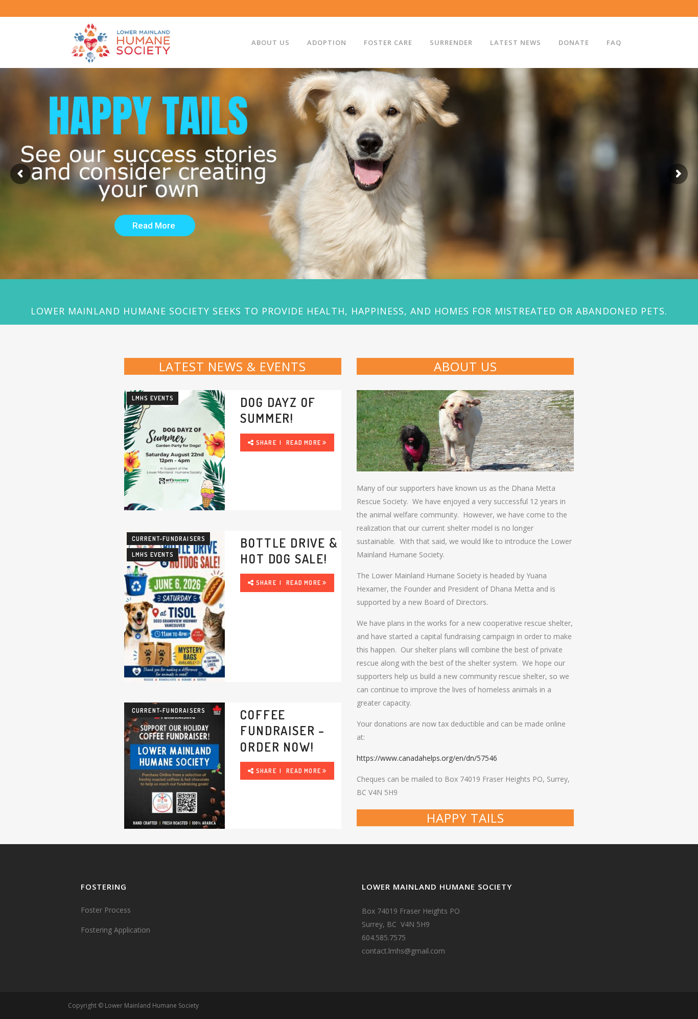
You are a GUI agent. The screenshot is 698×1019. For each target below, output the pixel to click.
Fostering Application (115, 930)
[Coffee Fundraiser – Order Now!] (174, 766)
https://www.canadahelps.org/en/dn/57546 (427, 758)
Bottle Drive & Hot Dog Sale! (288, 551)
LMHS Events (153, 398)
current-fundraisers (169, 538)
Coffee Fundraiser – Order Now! (282, 730)
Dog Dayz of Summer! (278, 410)
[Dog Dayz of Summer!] (174, 450)
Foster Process (106, 910)
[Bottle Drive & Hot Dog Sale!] (174, 606)
